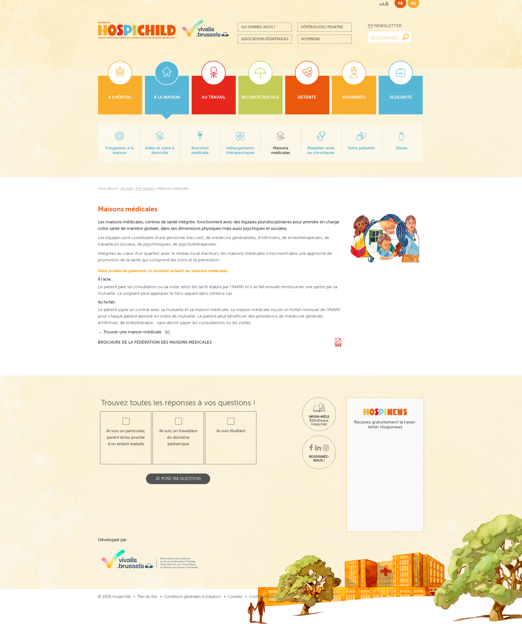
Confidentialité (262, 597)
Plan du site (147, 597)
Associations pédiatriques (264, 39)
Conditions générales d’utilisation (192, 597)
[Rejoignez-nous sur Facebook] (311, 448)
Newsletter (387, 25)
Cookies (235, 597)
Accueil (126, 188)
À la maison (145, 188)
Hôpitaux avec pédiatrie (322, 27)
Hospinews (310, 39)
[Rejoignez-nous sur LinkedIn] (318, 448)
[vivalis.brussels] (205, 28)
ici (167, 332)
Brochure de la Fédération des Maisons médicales (155, 342)
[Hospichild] (137, 29)
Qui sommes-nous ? (258, 27)
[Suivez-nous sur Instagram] (326, 448)
